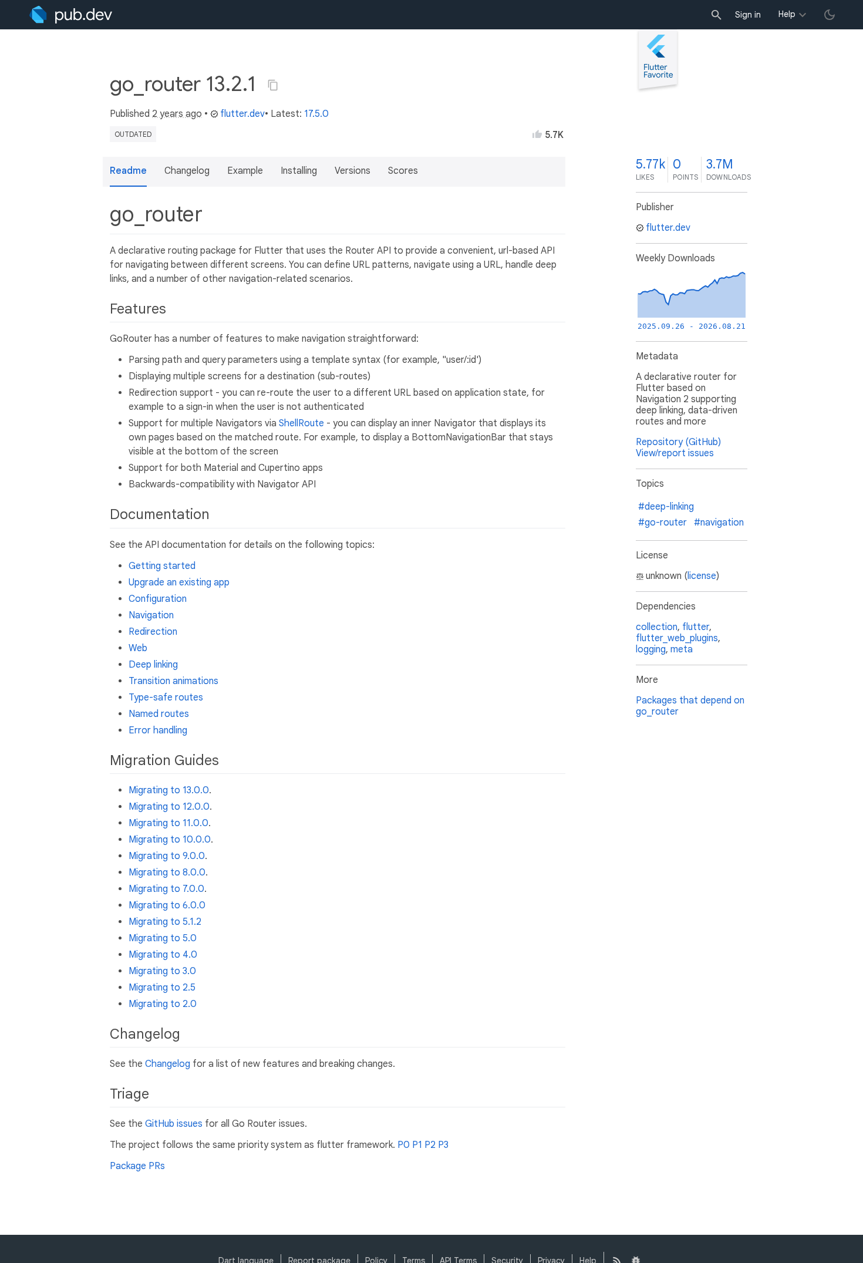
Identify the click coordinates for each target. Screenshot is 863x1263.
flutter (695, 627)
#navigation (719, 522)
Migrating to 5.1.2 (165, 922)
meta (681, 649)
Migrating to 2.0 (163, 1004)
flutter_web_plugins (677, 638)
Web (138, 648)
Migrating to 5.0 (163, 938)
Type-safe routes (166, 697)
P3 (443, 1145)
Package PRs (137, 1166)
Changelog (167, 1064)
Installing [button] (299, 171)
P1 (417, 1145)
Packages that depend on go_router (690, 706)
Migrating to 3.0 (162, 971)
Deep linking (153, 665)
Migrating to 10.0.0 (170, 840)
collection (656, 627)
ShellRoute (301, 423)
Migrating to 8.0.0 (167, 872)
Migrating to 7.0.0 (166, 889)
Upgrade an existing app (179, 582)
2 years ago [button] (177, 114)
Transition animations (173, 681)
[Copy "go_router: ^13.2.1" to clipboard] (273, 85)
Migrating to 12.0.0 (169, 807)
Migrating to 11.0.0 (168, 823)
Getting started (162, 566)
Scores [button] (403, 171)
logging (651, 649)
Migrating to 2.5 (162, 987)
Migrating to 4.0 (163, 955)
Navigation (151, 615)
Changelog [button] (187, 171)
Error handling (158, 730)
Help (786, 14)
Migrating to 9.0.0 (167, 856)
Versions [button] (352, 171)
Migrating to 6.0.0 (167, 905)
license (701, 576)
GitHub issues (174, 1124)
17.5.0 (316, 114)
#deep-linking (666, 507)
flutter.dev (242, 114)
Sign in (748, 14)
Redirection (153, 632)
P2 (430, 1145)
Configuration (158, 599)
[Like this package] (537, 134)
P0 (403, 1145)
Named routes (159, 714)
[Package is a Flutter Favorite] (658, 90)
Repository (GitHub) (678, 442)
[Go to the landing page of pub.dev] (70, 14)
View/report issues (675, 453)
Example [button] (245, 171)
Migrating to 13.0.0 (169, 790)
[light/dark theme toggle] (829, 15)
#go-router (662, 522)
